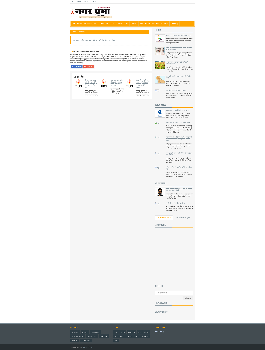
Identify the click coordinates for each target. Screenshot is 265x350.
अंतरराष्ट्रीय (88, 23)
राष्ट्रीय (79, 23)
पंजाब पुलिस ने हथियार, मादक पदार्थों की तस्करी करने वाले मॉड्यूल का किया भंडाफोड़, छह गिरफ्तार (142, 83)
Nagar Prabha (88, 347)
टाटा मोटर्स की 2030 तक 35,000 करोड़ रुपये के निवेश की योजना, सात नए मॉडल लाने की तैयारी (179, 138)
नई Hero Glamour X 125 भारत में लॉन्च (178, 122)
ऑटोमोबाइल (164, 23)
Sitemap (75, 340)
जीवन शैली (155, 23)
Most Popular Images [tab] (183, 218)
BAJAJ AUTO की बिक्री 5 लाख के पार (177, 110)
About (79, 2)
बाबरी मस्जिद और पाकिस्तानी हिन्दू (175, 203)
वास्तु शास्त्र (174, 23)
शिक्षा (141, 23)
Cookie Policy (86, 340)
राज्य (73, 23)
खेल (95, 23)
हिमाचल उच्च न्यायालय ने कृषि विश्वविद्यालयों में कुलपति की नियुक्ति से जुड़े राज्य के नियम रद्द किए (92, 83)
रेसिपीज (147, 23)
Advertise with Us (77, 336)
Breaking (82, 32)
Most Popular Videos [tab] (164, 218)
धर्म (107, 23)
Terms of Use (92, 336)
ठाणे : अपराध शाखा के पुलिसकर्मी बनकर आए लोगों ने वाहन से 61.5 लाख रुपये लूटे (117, 83)
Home (73, 2)
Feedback (104, 336)
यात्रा (126, 23)
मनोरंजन (101, 23)
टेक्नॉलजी (119, 23)
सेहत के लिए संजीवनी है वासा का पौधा (176, 90)
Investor (85, 332)
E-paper (94, 2)
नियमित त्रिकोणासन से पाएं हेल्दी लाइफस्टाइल (178, 35)
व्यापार (112, 23)
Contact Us (95, 332)
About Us (75, 332)
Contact (86, 2)
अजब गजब (134, 23)
